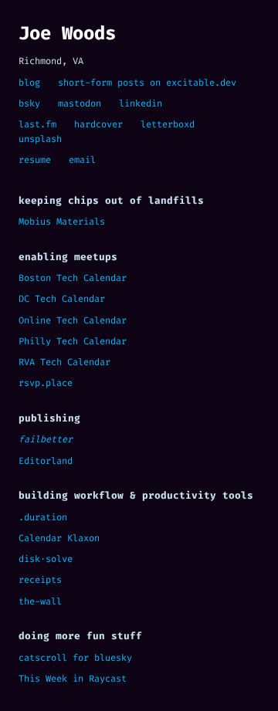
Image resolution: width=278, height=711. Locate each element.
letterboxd (168, 124)
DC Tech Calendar (62, 299)
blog (29, 82)
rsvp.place (46, 383)
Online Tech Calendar (73, 320)
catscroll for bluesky (75, 658)
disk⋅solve (46, 559)
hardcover (98, 124)
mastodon (79, 103)
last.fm (37, 124)
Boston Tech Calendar (73, 278)
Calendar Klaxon (59, 538)
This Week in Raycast (73, 678)
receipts (40, 580)
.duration (43, 517)
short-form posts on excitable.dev (147, 82)
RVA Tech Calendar (64, 362)
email (82, 160)
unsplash (40, 139)
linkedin (140, 103)
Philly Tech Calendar (73, 341)
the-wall (40, 601)
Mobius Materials (62, 221)
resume (35, 160)
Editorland (46, 461)
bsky (29, 103)
